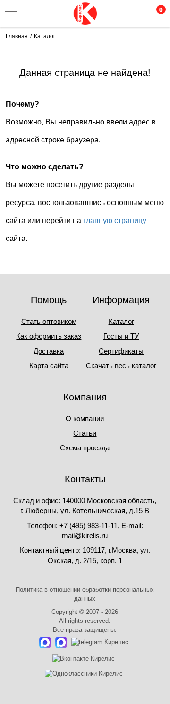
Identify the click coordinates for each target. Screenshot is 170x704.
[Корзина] (155, 13)
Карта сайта (48, 366)
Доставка (49, 351)
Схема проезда (85, 448)
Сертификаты (121, 351)
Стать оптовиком (48, 321)
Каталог (121, 321)
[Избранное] (134, 13)
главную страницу (114, 220)
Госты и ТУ (121, 336)
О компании (85, 418)
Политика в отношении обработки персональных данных (85, 594)
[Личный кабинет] (115, 13)
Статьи (84, 433)
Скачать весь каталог (121, 366)
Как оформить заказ (48, 336)
